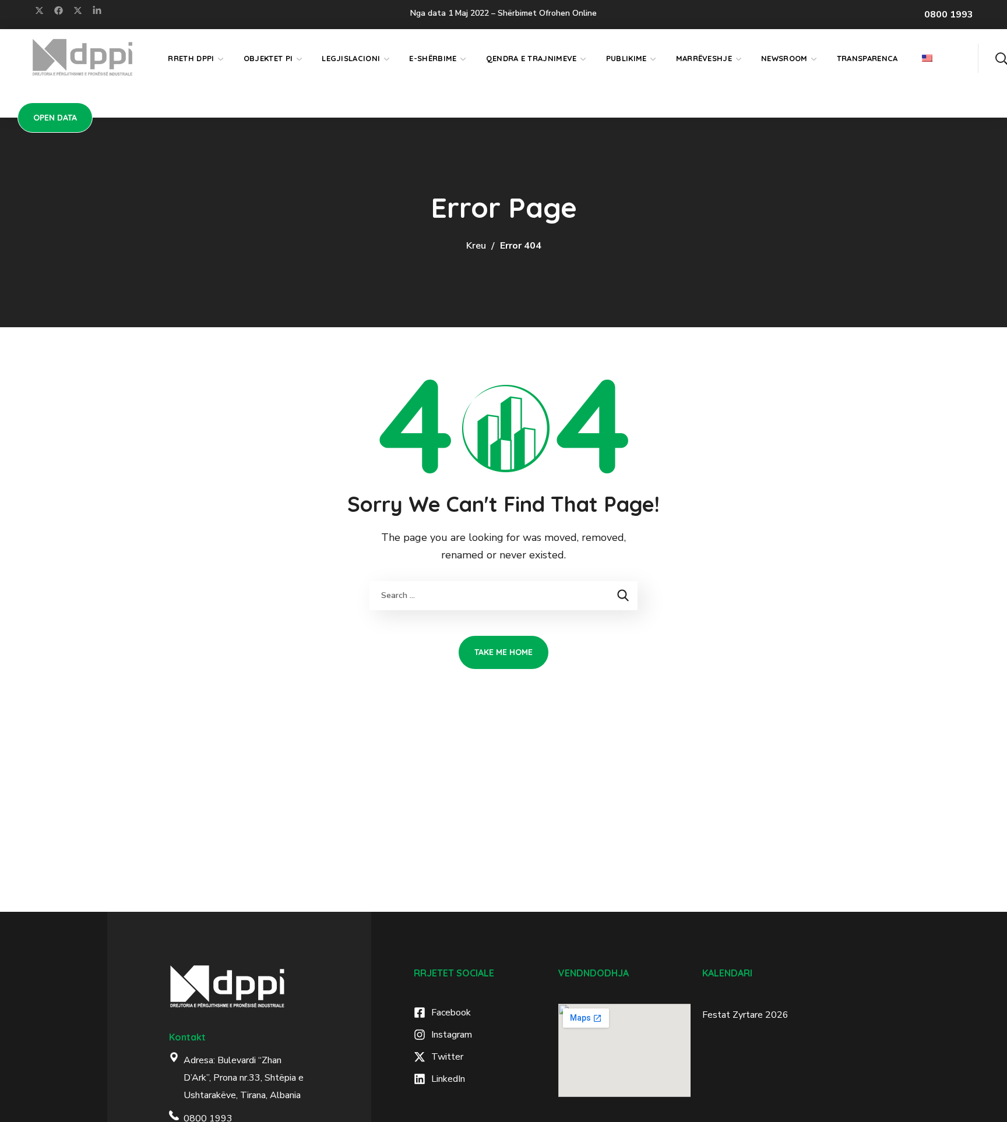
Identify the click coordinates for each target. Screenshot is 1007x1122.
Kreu (476, 245)
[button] (1001, 58)
